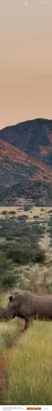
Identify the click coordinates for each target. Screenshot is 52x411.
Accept (30, 408)
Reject (37, 408)
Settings (45, 408)
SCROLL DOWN (26, 401)
